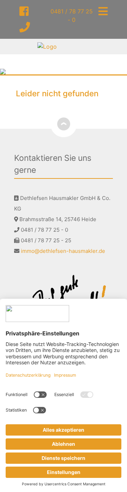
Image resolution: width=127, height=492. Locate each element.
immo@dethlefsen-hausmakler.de (63, 251)
